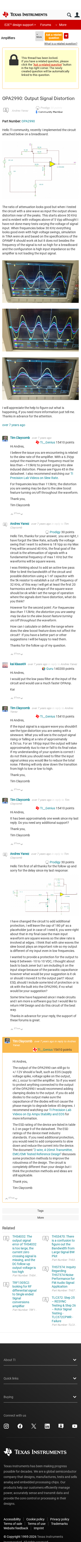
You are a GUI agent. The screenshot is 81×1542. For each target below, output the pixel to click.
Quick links (11, 1378)
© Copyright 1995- (20, 1536)
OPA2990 (28, 121)
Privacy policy (59, 1519)
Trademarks (59, 1523)
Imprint (39, 1528)
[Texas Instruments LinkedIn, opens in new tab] (47, 1428)
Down (22, 514)
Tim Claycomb (20, 437)
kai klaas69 (18, 664)
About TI (10, 1360)
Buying (8, 1397)
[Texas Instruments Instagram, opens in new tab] (6, 1428)
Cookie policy (35, 1519)
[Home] (24, 14)
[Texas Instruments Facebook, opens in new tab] (20, 1428)
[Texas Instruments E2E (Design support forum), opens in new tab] (61, 1428)
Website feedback (16, 1528)
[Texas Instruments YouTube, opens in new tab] (74, 1428)
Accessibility (12, 1519)
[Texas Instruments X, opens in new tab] (33, 1428)
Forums (45, 25)
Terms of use (36, 1523)
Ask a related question (54, 36)
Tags (40, 1210)
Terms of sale (13, 1523)
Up (12, 514)
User (77, 15)
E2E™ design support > (20, 25)
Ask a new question (66, 36)
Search (69, 15)
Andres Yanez (20, 110)
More (62, 25)
